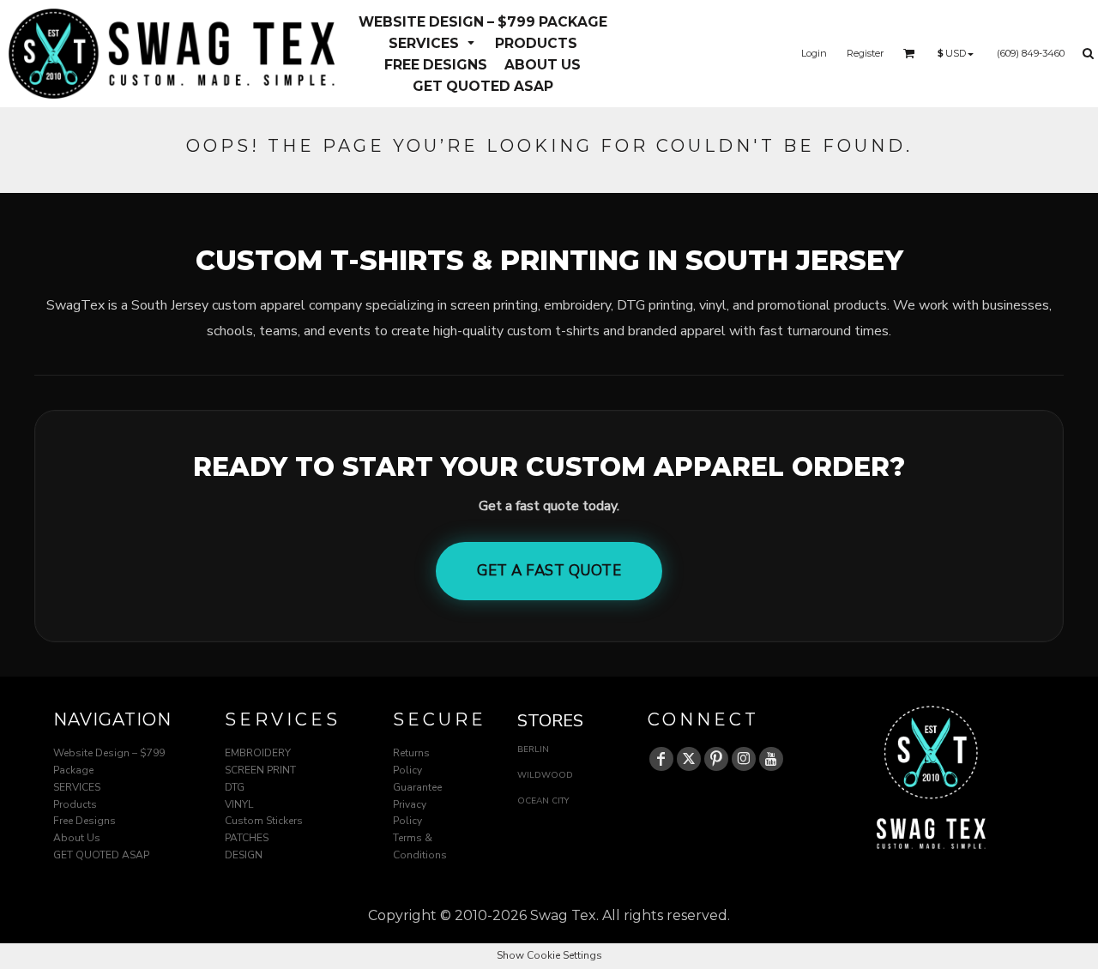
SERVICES (76, 787)
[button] (433, 42)
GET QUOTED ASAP (101, 855)
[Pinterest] (716, 759)
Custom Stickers (264, 821)
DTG (234, 787)
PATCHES (246, 838)
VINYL (239, 804)
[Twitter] (689, 759)
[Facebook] (661, 759)
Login (814, 53)
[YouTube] (771, 759)
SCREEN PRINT (260, 770)
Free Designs (84, 821)
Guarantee (417, 787)
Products (75, 804)
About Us (76, 838)
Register (865, 53)
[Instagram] (744, 759)
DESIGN (243, 855)
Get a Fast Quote (549, 571)
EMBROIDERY (258, 753)
